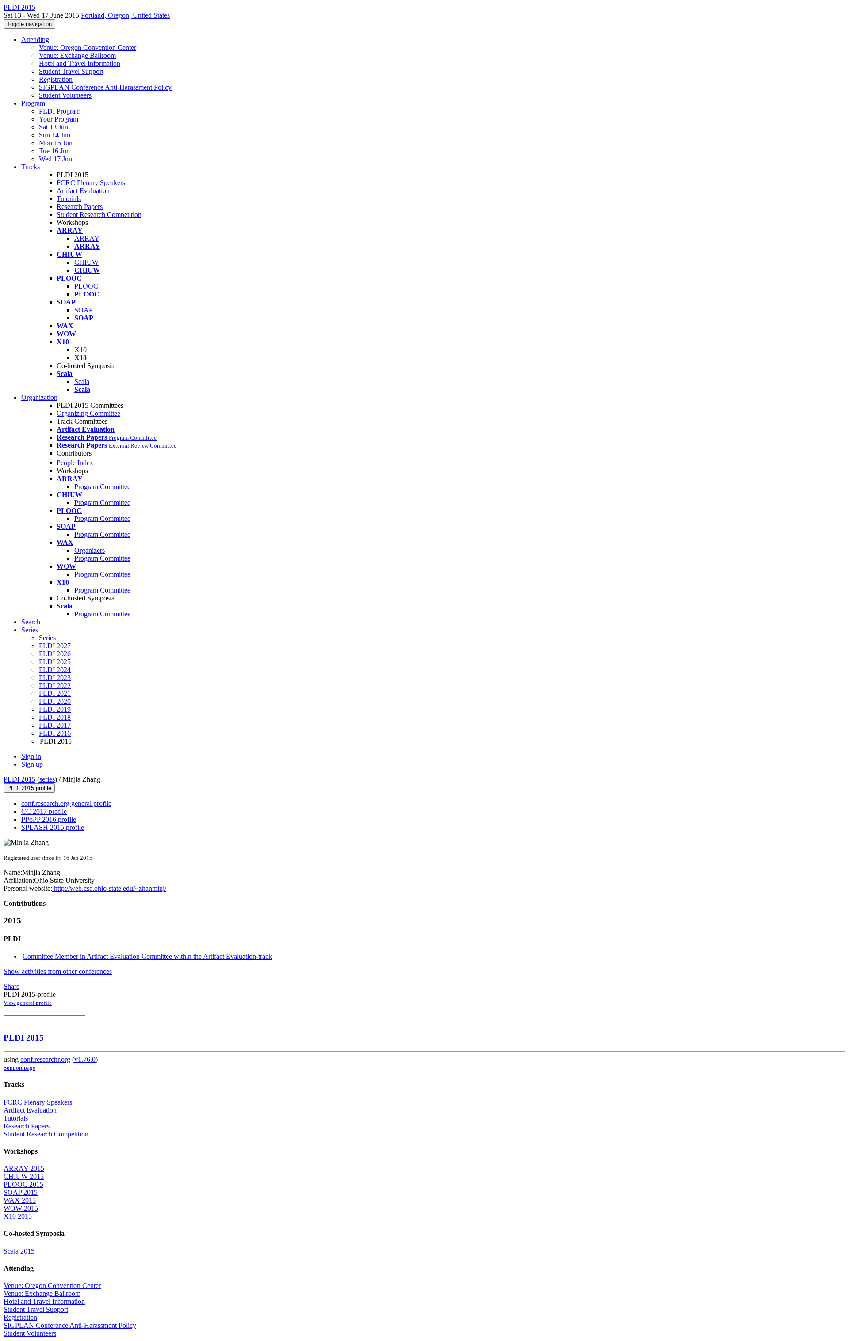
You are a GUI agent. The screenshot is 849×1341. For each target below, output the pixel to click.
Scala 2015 (19, 1251)
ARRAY (86, 238)
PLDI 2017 (55, 725)
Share (11, 986)
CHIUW (86, 262)
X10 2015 (18, 1216)
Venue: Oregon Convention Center (87, 47)
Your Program (58, 119)
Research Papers (80, 206)
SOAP (83, 310)
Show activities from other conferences (58, 971)
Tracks (30, 167)
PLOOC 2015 (23, 1184)
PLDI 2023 (55, 677)
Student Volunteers (65, 95)
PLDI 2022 (55, 685)
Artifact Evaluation (83, 190)
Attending (35, 39)
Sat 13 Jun (53, 127)
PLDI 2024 (55, 669)
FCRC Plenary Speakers (91, 182)
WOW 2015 (21, 1208)
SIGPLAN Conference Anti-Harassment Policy (105, 87)
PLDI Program (59, 111)
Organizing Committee (88, 413)
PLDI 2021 (55, 693)
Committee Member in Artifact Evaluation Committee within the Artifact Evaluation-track (147, 956)
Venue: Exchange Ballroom (77, 55)
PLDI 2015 (19, 779)
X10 (80, 349)
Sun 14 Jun (54, 135)
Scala (81, 381)
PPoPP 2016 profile (48, 819)
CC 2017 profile (44, 811)
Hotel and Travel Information (79, 63)
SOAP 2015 (21, 1192)
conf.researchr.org (45, 1059)
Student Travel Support (71, 71)
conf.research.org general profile (66, 803)
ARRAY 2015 (24, 1168)
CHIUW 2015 (24, 1176)
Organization (39, 397)
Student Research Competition (99, 214)
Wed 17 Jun (55, 159)
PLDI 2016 (55, 733)
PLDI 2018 (55, 717)
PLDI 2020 (55, 701)
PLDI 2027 (55, 646)
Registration (56, 79)
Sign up (32, 764)
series (47, 779)
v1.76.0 (85, 1059)
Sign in (31, 756)
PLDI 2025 (55, 661)
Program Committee (102, 486)
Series (47, 638)
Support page (19, 1067)
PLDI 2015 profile (29, 788)
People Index (75, 463)
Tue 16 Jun (54, 151)
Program (33, 103)
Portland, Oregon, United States (125, 15)
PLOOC (86, 286)
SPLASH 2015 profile (52, 827)
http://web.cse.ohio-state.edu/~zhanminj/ (109, 888)
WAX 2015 (20, 1200)
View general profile (28, 1002)
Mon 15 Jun (56, 143)
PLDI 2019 (55, 709)
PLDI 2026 (55, 653)
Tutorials (69, 198)
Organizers (89, 550)
